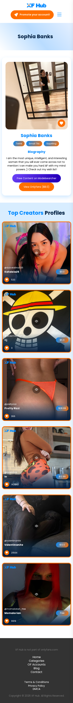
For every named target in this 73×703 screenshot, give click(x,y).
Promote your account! (34, 14)
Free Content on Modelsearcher (36, 178)
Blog (36, 668)
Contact (36, 672)
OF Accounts (37, 664)
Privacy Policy (36, 686)
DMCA (36, 689)
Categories (36, 661)
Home (36, 657)
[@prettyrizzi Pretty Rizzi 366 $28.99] (37, 389)
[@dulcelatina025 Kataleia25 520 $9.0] (37, 253)
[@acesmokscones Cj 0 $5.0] (37, 321)
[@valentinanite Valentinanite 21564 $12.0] (37, 526)
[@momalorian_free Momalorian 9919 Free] (37, 594)
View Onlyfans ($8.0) (36, 187)
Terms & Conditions (36, 682)
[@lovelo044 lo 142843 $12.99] (37, 457)
